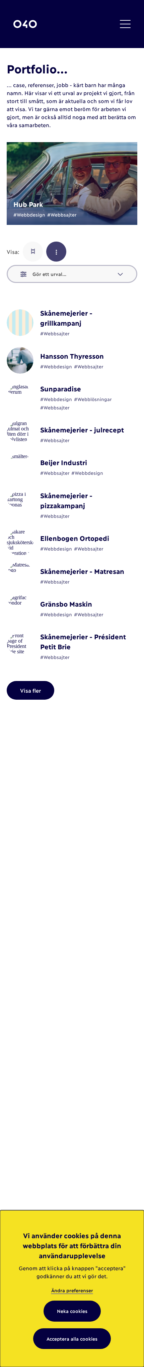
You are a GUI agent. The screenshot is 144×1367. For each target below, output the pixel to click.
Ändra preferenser (72, 1290)
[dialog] (72, 1288)
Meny (125, 24)
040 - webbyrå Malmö (25, 24)
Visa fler (30, 690)
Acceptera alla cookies (72, 1338)
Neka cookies (72, 1311)
